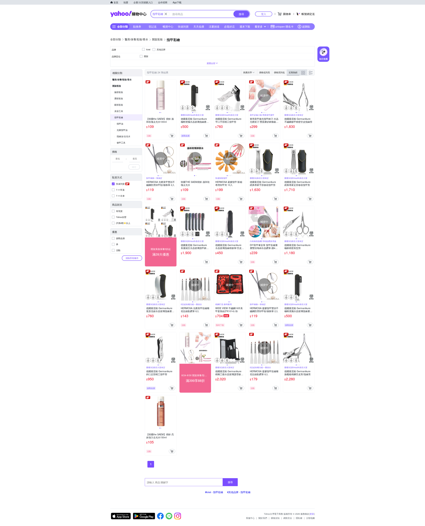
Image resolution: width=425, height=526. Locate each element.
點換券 (137, 26)
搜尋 (230, 482)
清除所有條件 (132, 258)
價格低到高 (264, 72)
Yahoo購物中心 (128, 14)
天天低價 (198, 26)
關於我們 (262, 518)
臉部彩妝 (118, 92)
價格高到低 (279, 72)
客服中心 (250, 518)
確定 (134, 166)
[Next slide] (174, 95)
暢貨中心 (168, 26)
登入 (263, 14)
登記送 (153, 26)
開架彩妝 (116, 85)
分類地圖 (310, 518)
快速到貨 (183, 26)
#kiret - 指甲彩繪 (214, 492)
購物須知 (275, 518)
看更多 (259, 26)
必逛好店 (229, 26)
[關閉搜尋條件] (166, 14)
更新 (312, 513)
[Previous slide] (147, 95)
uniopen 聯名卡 (284, 26)
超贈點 (306, 26)
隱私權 (299, 518)
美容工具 (118, 111)
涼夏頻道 (214, 26)
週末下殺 (245, 26)
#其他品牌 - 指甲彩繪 (239, 492)
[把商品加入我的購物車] (172, 136)
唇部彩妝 (118, 98)
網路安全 (287, 518)
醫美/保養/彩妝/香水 (122, 79)
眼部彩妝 (118, 104)
